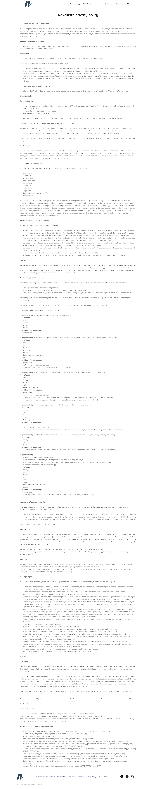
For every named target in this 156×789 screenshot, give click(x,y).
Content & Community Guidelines (72, 777)
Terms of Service (41, 777)
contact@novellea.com (81, 651)
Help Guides (102, 777)
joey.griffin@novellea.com (43, 113)
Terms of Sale (54, 777)
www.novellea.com (111, 69)
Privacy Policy (91, 777)
